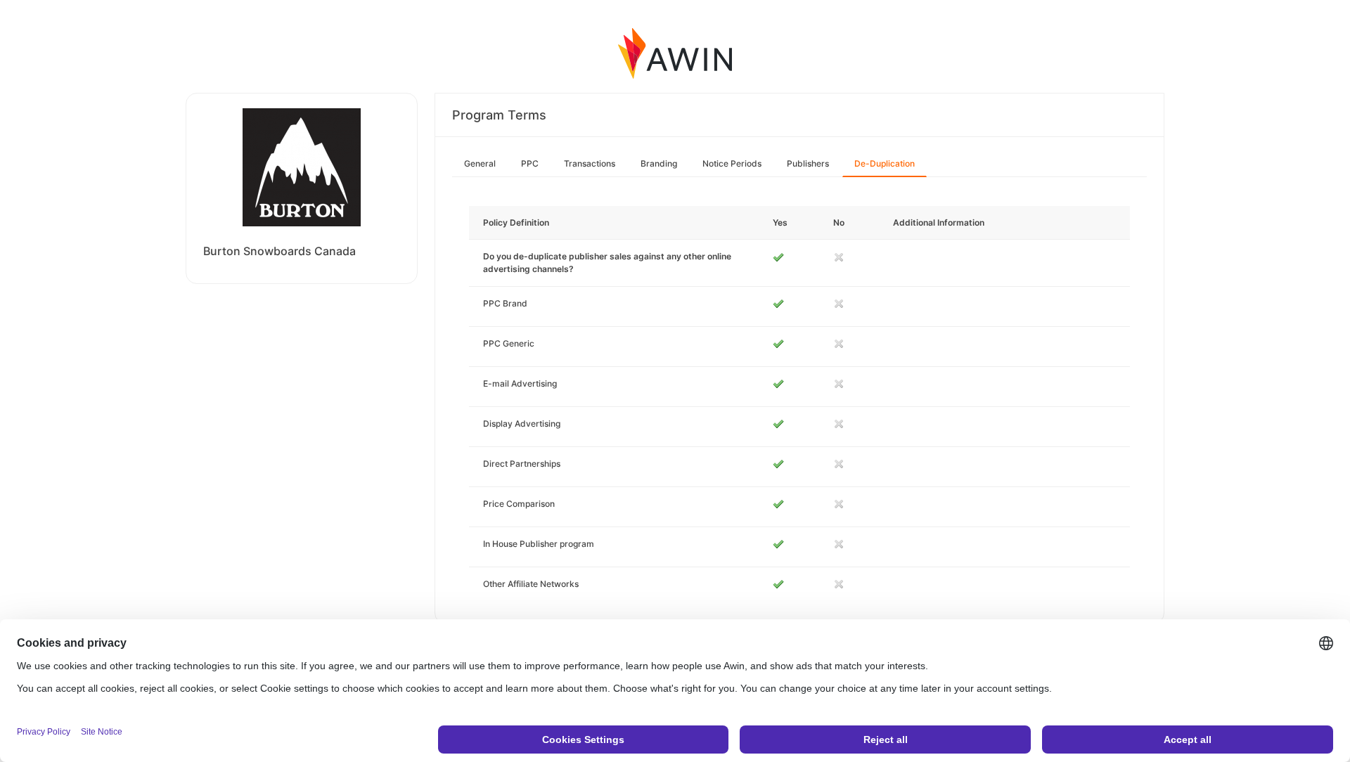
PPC (530, 163)
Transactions (589, 163)
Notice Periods (731, 163)
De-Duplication (884, 163)
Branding (659, 163)
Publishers (808, 163)
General (480, 163)
